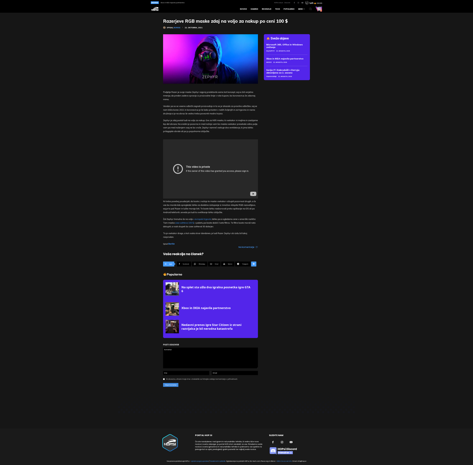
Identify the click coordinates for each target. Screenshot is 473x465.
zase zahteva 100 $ (184, 222)
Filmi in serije (271, 76)
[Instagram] (298, 3)
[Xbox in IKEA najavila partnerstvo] (172, 309)
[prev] (228, 2)
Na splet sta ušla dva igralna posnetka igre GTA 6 (215, 289)
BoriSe (177, 27)
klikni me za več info (284, 461)
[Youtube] (302, 3)
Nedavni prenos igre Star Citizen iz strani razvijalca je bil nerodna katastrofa (211, 327)
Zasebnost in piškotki (217, 461)
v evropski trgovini (202, 219)
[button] (310, 9)
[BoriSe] (165, 27)
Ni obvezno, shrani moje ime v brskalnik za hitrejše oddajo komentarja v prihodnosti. (202, 379)
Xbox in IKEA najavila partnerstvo (206, 308)
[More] (253, 264)
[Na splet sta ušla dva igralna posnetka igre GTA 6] (172, 289)
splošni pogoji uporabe (199, 461)
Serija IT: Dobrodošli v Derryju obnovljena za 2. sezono (282, 71)
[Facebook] (294, 3)
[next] (232, 2)
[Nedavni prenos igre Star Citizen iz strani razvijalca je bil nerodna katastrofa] (172, 326)
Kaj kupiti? (270, 51)
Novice (269, 62)
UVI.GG (319, 3)
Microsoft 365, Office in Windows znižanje (284, 46)
